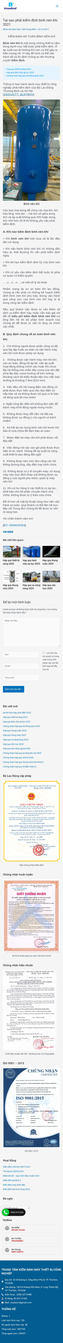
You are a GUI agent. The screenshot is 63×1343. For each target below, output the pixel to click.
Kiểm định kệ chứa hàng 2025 (16, 1189)
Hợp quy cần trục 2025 (49, 587)
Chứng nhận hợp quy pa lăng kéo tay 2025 (22, 753)
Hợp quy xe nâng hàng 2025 (31, 587)
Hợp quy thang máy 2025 (10, 587)
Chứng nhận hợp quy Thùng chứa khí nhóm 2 (23, 762)
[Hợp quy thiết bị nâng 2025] (12, 551)
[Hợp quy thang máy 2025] (12, 576)
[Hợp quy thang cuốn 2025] (51, 551)
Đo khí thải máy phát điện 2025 (17, 712)
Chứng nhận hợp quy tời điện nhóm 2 (19, 766)
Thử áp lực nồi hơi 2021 (13, 1171)
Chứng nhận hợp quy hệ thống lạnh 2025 (25, 76)
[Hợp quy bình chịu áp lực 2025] (31, 551)
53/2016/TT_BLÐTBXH (18, 94)
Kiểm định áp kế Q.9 (12, 1180)
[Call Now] (5, 1212)
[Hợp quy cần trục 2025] (51, 576)
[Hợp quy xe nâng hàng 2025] (31, 576)
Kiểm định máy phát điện (14, 1185)
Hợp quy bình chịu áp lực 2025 (20, 72)
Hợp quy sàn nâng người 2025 (16, 748)
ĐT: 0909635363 (14, 525)
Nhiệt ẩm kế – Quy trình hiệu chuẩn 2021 (21, 1176)
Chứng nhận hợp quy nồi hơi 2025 (18, 757)
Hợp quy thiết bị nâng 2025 (19, 69)
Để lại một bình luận (12, 29)
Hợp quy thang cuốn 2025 (50, 562)
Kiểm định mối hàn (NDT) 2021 (17, 1167)
